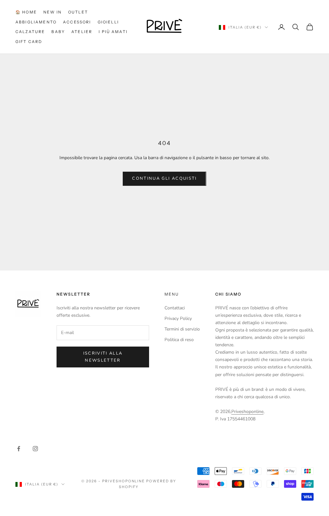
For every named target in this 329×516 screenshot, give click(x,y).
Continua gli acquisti (164, 178)
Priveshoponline (247, 411)
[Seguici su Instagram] (35, 448)
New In (52, 12)
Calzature (30, 31)
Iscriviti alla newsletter (103, 356)
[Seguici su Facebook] (18, 448)
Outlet (78, 12)
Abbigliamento (36, 22)
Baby (58, 31)
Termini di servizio (182, 329)
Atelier (81, 31)
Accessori (77, 22)
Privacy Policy (178, 318)
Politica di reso (179, 340)
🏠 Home (26, 12)
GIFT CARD (28, 41)
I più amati (113, 31)
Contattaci (174, 308)
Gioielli (108, 22)
